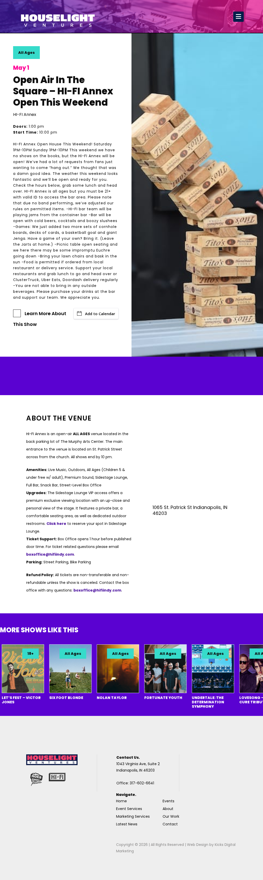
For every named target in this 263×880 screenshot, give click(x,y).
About (168, 808)
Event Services (129, 808)
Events (168, 801)
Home (121, 801)
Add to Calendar (100, 313)
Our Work (171, 816)
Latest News (126, 824)
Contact (170, 824)
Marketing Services (133, 816)
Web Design (197, 844)
